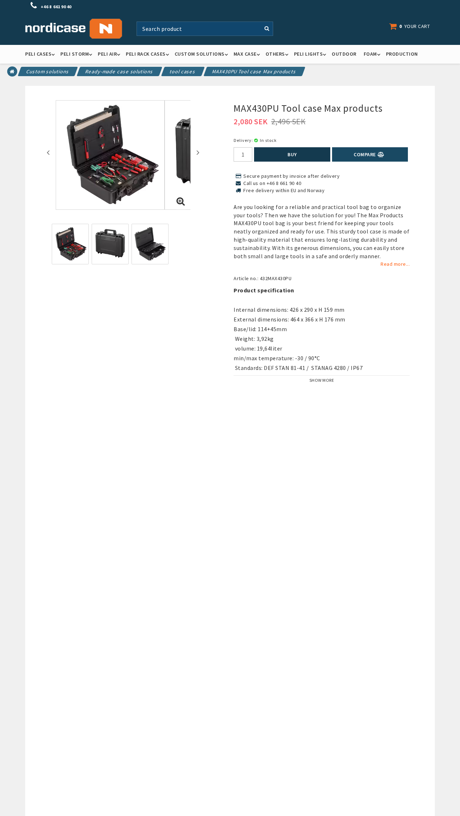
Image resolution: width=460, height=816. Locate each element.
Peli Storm (74, 54)
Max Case (245, 54)
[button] (413, 26)
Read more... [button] (395, 264)
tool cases (183, 71)
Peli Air (107, 54)
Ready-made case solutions (119, 71)
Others (275, 54)
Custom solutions (200, 54)
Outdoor (344, 54)
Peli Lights (308, 54)
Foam (370, 54)
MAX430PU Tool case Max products (254, 71)
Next (198, 152)
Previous (48, 152)
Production (402, 54)
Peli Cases (38, 54)
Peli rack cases (146, 54)
